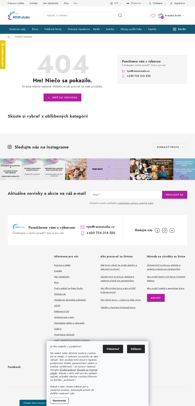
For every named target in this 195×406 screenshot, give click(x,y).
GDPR (57, 305)
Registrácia (179, 3)
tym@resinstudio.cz (138, 71)
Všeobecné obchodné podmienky (70, 299)
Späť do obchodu (65, 97)
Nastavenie (59, 400)
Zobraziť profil (168, 147)
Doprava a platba (16, 3)
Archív (156, 297)
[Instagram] (164, 230)
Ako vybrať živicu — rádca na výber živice (121, 299)
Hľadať (120, 15)
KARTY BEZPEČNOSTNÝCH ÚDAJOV (72, 340)
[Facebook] (157, 230)
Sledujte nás (60, 294)
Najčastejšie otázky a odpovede (69, 323)
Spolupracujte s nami (64, 317)
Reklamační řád (61, 311)
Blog (66, 3)
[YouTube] (172, 230)
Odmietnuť (113, 349)
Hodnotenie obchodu (64, 334)
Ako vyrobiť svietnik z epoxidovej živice (165, 288)
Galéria (58, 328)
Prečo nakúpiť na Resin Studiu (68, 288)
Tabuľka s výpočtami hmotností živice (118, 307)
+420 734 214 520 (139, 76)
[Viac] (179, 29)
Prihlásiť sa (174, 194)
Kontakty (34, 3)
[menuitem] (19, 29)
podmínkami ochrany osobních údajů (135, 203)
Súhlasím (136, 349)
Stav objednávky (50, 3)
